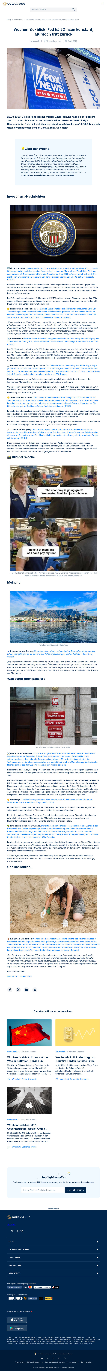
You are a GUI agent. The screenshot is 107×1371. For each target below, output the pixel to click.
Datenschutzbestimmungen (55, 1362)
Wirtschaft (16, 1079)
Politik (24, 1079)
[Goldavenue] (14, 4)
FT (64, 765)
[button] (75, 1190)
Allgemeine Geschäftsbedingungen (27, 1362)
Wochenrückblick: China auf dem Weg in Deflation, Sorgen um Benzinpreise (28, 1061)
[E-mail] (34, 990)
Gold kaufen (12, 976)
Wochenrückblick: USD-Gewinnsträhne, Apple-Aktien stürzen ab (26, 1129)
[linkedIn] (26, 990)
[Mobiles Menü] (102, 3)
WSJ (51, 802)
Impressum (73, 1362)
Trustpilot (11, 1224)
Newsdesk (18, 20)
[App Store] (17, 1320)
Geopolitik (74, 1079)
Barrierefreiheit (86, 1362)
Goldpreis (32, 1079)
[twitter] (18, 990)
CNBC (11, 279)
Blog (9, 20)
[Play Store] (17, 1328)
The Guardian (49, 837)
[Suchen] (73, 9)
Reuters (74, 950)
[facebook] (9, 990)
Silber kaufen (26, 976)
